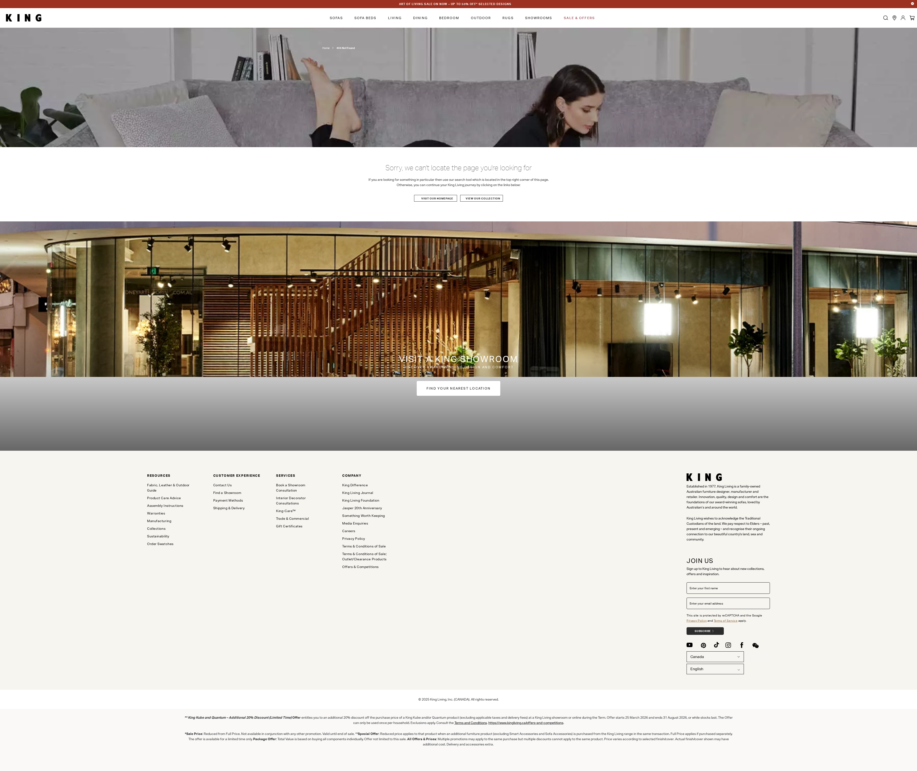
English (696, 669)
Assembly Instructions (165, 506)
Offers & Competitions (360, 567)
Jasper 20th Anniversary (362, 508)
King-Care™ (286, 511)
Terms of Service (726, 620)
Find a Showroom (227, 493)
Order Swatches (160, 544)
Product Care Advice (164, 498)
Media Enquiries (355, 523)
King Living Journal (357, 493)
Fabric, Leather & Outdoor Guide (168, 487)
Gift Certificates (289, 526)
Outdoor (481, 18)
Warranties (156, 513)
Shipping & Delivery (229, 508)
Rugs (507, 18)
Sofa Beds (365, 18)
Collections (156, 528)
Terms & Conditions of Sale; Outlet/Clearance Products (364, 556)
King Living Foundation (360, 500)
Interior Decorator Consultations (291, 500)
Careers (348, 531)
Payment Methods (228, 500)
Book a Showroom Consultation (290, 487)
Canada (697, 656)
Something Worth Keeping (363, 516)
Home (326, 48)
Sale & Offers (579, 18)
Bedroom (449, 18)
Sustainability (158, 536)
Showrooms (538, 18)
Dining (420, 18)
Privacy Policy (697, 620)
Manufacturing (159, 521)
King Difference (355, 485)
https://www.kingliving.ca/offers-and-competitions (525, 723)
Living (395, 18)
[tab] (172, 475)
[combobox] (715, 669)
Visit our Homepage (437, 198)
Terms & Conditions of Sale (364, 546)
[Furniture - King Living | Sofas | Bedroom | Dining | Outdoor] (23, 18)
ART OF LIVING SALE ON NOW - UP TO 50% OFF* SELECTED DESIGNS (455, 4)
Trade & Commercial (292, 518)
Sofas (336, 18)
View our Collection (483, 198)
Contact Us (222, 485)
